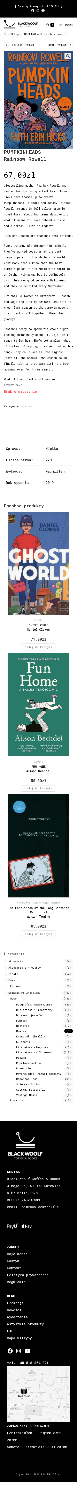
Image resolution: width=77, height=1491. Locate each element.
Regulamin (16, 1281)
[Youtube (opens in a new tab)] (43, 10)
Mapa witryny (19, 1338)
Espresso (16, 986)
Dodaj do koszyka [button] (38, 647)
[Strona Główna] (5, 34)
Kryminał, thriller (31, 1036)
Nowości (14, 1310)
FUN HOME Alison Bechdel (38, 769)
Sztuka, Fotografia (30, 1089)
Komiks (27, 406)
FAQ (10, 1331)
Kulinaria (23, 1042)
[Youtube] (27, 1350)
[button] (67, 56)
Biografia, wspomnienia (33, 902)
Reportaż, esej (27, 1079)
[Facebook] (10, 1350)
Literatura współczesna (33, 1052)
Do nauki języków (29, 1015)
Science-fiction (28, 1084)
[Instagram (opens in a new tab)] (37, 10)
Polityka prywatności (28, 1274)
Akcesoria (15, 961)
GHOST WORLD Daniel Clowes (38, 627)
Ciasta (13, 974)
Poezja (21, 1057)
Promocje (16, 1100)
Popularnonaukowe (29, 1063)
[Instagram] (18, 1350)
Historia (22, 1026)
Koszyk (13, 1260)
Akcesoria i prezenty (24, 967)
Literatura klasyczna (32, 1047)
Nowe (13, 998)
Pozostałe (23, 1068)
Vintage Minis (26, 1095)
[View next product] (70, 45)
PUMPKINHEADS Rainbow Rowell (45, 34)
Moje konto (17, 1253)
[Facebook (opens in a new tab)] (33, 10)
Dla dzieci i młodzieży (34, 1010)
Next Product (57, 44)
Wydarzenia (17, 1317)
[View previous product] (7, 45)
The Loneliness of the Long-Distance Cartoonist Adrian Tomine (38, 912)
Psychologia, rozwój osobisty (38, 1074)
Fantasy (21, 1020)
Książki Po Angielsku (24, 993)
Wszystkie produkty (25, 1324)
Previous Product (22, 44)
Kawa (11, 980)
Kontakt (14, 1267)
